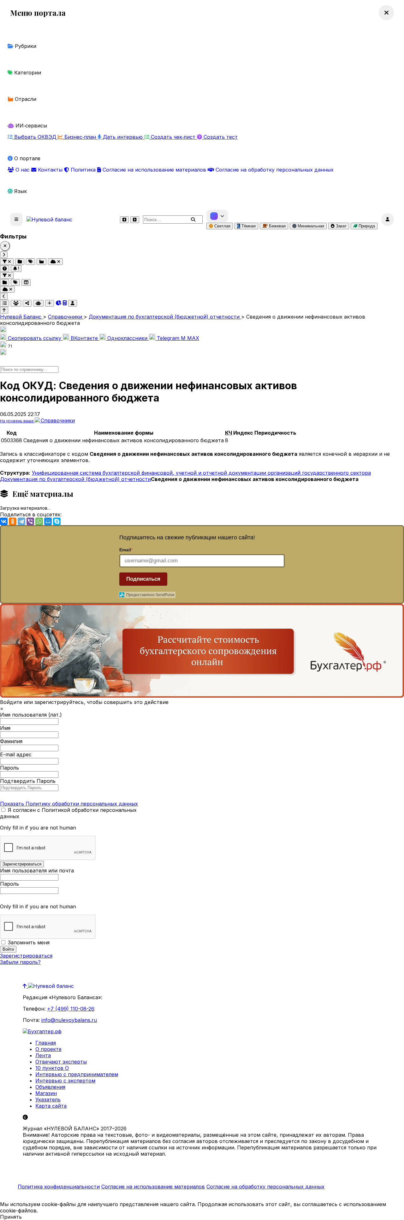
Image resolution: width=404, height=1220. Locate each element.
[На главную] (49, 219)
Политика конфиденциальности (59, 1186)
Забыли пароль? (20, 962)
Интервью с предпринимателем (76, 1074)
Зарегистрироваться (26, 956)
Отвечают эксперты (61, 1062)
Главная (45, 1043)
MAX (190, 338)
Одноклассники (127, 338)
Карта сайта (51, 1106)
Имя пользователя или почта (37, 870)
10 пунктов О (52, 1068)
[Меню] (16, 219)
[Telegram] (21, 521)
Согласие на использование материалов (154, 170)
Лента (43, 1055)
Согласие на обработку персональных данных (274, 170)
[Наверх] (25, 986)
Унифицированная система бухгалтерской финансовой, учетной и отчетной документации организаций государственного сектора (201, 473)
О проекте (48, 1049)
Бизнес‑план (80, 137)
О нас (22, 170)
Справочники (58, 420)
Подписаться (143, 579)
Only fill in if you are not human (38, 827)
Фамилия (11, 741)
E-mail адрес (16, 754)
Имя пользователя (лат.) (31, 715)
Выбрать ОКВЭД (35, 137)
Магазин (46, 1093)
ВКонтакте (84, 338)
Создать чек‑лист (173, 137)
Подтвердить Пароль (28, 781)
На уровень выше (17, 421)
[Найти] (193, 219)
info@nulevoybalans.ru (69, 1020)
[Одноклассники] (12, 521)
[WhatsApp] (39, 521)
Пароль (9, 768)
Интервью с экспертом (65, 1080)
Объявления (50, 1087)
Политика (83, 170)
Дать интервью (122, 137)
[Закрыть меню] (386, 12)
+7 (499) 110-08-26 (70, 1009)
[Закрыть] (5, 246)
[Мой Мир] (48, 521)
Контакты (50, 170)
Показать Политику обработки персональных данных (69, 804)
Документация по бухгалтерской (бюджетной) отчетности (75, 479)
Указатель (48, 1099)
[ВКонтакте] (4, 521)
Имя (5, 728)
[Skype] (57, 521)
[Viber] (30, 521)
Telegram (168, 338)
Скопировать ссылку (34, 338)
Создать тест (220, 137)
